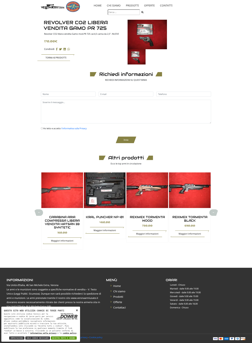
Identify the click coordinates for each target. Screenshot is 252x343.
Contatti (166, 5)
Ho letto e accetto (65, 128)
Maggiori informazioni (62, 240)
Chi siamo (114, 5)
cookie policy (69, 333)
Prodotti (132, 5)
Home (98, 5)
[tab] (137, 56)
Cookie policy (95, 337)
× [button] (77, 310)
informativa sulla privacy (43, 333)
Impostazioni (16, 338)
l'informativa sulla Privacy (74, 128)
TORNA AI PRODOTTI (56, 57)
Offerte (149, 5)
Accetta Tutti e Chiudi (63, 338)
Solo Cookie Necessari (38, 338)
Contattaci (119, 307)
